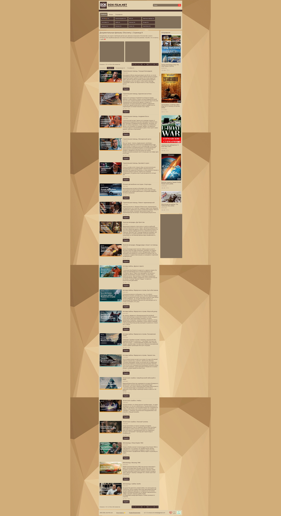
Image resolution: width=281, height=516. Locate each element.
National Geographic (120, 18)
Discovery (118, 26)
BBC (131, 18)
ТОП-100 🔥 (105, 18)
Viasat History (147, 26)
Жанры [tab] (111, 14)
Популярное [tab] (118, 14)
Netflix (117, 22)
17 (154, 64)
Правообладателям (134, 513)
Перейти (126, 89)
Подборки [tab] (104, 14)
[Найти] (179, 5)
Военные (132, 22)
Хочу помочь (120, 513)
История (146, 22)
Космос (131, 26)
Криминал (105, 26)
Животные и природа (148, 18)
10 (147, 64)
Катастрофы (105, 22)
